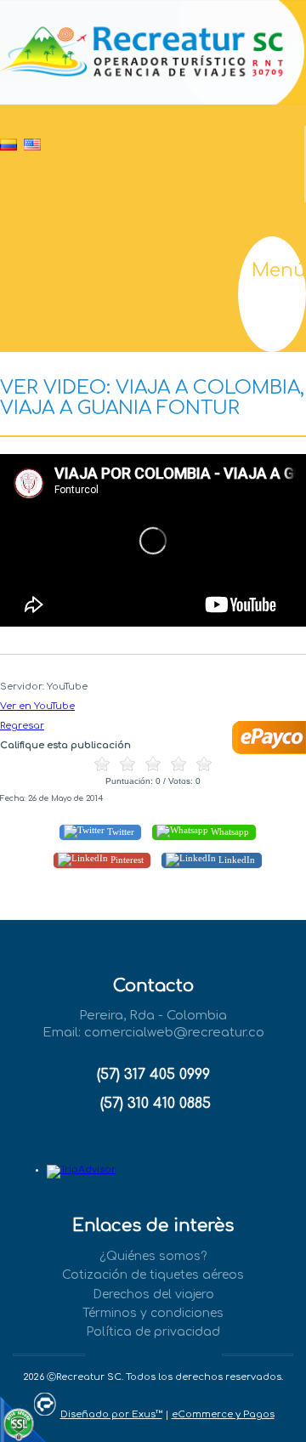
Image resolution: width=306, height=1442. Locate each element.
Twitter (119, 831)
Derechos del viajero (153, 1294)
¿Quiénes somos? (153, 1256)
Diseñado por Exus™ (111, 1414)
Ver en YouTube (37, 706)
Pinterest (126, 859)
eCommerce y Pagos (223, 1414)
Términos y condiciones (153, 1313)
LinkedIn (235, 859)
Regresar (22, 725)
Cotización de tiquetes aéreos (153, 1275)
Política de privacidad (153, 1332)
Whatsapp (228, 831)
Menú (279, 270)
